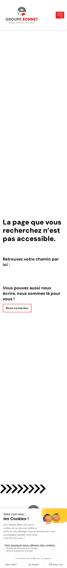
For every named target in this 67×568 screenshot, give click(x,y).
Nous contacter (17, 308)
